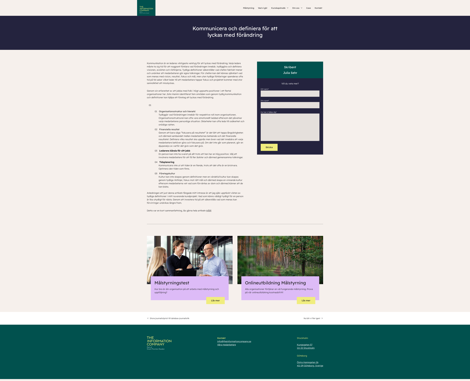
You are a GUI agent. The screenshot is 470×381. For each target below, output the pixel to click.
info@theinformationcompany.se (234, 341)
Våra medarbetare (226, 344)
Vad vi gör (262, 8)
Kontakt (318, 8)
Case (308, 8)
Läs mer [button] (215, 300)
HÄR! (208, 210)
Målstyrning (248, 8)
